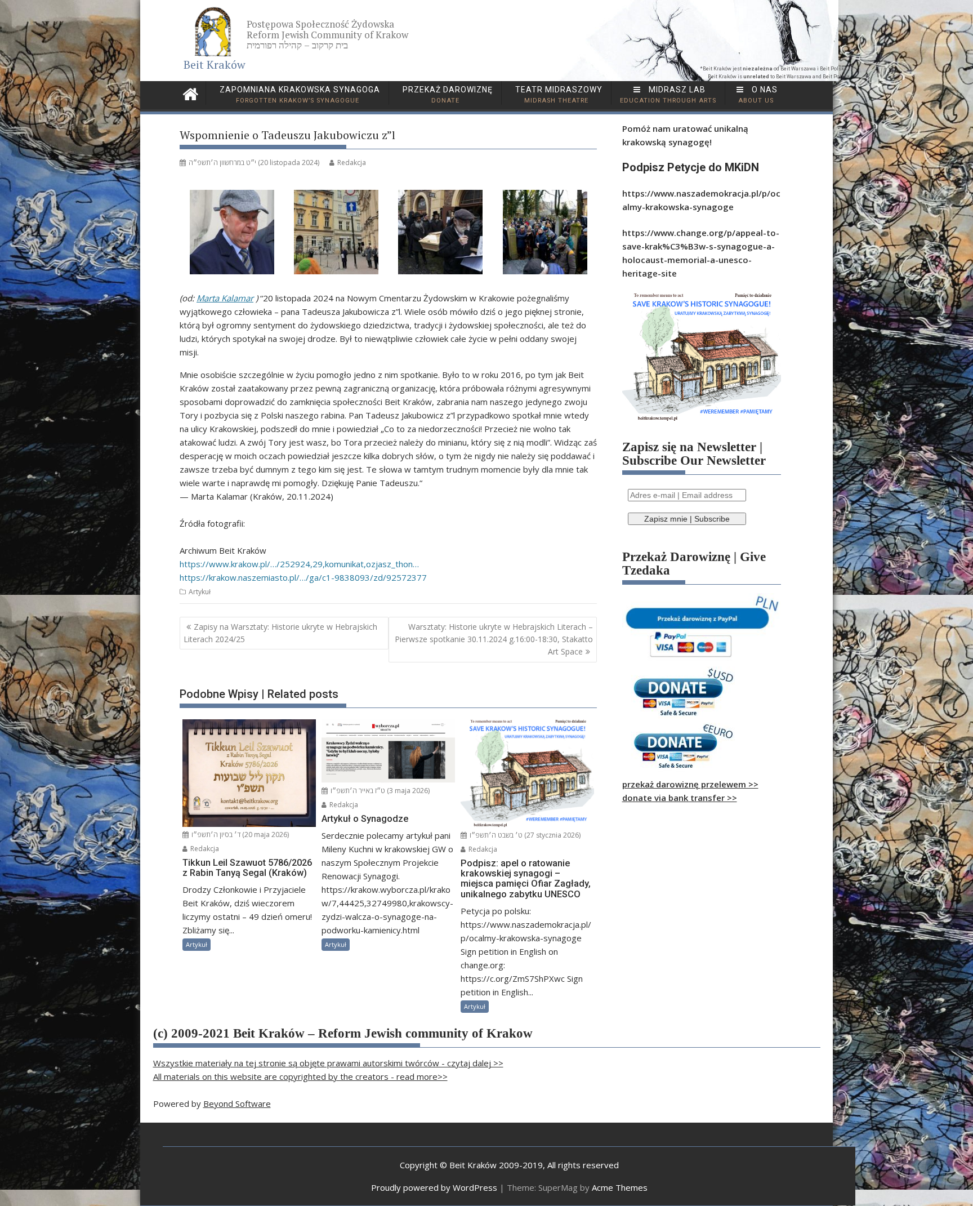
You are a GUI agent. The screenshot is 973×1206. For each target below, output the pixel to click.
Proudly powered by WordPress (434, 1187)
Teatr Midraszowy (557, 94)
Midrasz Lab (668, 94)
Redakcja (351, 162)
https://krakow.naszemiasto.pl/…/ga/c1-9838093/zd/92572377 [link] (303, 577)
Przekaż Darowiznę (446, 94)
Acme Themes (620, 1187)
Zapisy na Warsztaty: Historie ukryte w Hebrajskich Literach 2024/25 (280, 632)
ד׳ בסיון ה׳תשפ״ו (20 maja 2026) (239, 834)
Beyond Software (237, 1103)
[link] (225, 298)
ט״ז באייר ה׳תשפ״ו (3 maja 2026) (379, 790)
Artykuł (200, 592)
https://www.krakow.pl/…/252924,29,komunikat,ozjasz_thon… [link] (299, 563)
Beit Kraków (215, 64)
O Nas (758, 94)
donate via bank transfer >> (679, 797)
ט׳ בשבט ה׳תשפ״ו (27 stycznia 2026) (524, 835)
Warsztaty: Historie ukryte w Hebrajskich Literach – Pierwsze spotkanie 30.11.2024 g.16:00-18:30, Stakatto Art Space (494, 639)
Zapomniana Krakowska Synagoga (298, 94)
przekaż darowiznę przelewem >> (690, 784)
